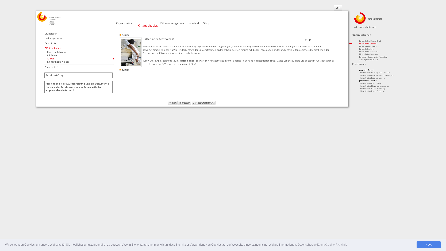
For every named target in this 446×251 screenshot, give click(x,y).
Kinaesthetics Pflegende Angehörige (374, 86)
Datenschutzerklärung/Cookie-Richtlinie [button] (322, 244)
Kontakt (194, 23)
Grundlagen (50, 33)
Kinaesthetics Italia (366, 49)
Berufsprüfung (54, 75)
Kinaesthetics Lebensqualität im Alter (375, 72)
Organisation (124, 23)
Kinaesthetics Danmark (368, 54)
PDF (310, 39)
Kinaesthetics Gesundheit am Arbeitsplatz (377, 75)
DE (337, 7)
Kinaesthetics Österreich (369, 46)
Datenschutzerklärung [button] (203, 102)
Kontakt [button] (172, 102)
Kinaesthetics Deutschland (370, 41)
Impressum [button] (184, 102)
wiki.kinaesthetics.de (365, 27)
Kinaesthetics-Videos (58, 61)
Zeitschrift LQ (51, 67)
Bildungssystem (54, 38)
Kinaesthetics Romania (368, 51)
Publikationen (53, 48)
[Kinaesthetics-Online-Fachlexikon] (368, 17)
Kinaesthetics (148, 25)
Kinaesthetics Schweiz (368, 43)
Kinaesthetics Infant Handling (372, 88)
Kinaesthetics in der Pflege (370, 83)
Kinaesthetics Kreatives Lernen (372, 78)
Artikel (50, 58)
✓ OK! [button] (428, 244)
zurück (125, 34)
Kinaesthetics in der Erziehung (372, 91)
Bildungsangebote (172, 23)
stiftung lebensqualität (368, 59)
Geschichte (50, 43)
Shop (206, 23)
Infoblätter (52, 55)
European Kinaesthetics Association (373, 57)
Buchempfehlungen (57, 52)
